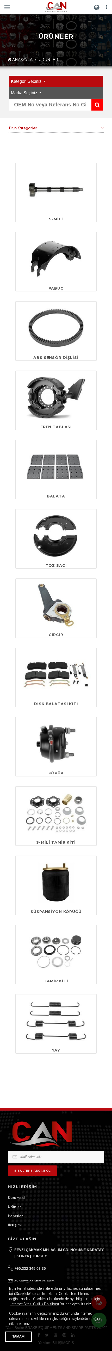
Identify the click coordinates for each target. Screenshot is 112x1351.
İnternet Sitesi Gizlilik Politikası (34, 1304)
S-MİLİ (56, 219)
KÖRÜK (55, 773)
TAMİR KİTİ (56, 981)
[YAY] (56, 1021)
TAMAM (18, 1336)
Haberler (15, 1216)
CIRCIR (56, 634)
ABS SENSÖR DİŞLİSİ (55, 357)
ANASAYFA (22, 59)
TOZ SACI (56, 565)
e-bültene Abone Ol (32, 1170)
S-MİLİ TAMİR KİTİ (56, 842)
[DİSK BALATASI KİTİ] (56, 674)
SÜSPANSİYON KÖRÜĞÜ (55, 911)
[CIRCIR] (56, 605)
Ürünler (14, 1207)
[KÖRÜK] (56, 743)
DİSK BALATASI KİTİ (56, 703)
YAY (56, 1050)
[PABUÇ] (56, 258)
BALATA (56, 496)
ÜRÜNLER (48, 59)
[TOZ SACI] (56, 536)
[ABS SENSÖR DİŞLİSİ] (56, 328)
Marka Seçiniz (24, 93)
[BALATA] (56, 466)
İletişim (14, 1225)
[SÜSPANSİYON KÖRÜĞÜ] (56, 882)
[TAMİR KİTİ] (56, 951)
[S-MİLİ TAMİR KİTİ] (56, 813)
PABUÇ (55, 288)
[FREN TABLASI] (56, 397)
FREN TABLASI (56, 427)
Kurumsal (16, 1198)
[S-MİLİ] (56, 189)
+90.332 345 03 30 (30, 1268)
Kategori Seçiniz (26, 81)
